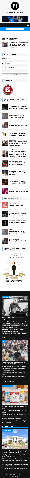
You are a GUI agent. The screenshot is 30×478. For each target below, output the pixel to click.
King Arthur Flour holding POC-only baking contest (14, 407)
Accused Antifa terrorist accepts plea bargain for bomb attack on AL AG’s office (15, 451)
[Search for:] (15, 29)
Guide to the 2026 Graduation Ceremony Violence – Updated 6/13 (13, 362)
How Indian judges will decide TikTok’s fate (14, 333)
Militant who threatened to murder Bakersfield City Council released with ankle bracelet (14, 460)
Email (6, 63)
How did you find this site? (9, 68)
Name (6, 58)
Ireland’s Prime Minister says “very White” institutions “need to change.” (14, 415)
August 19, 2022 (14, 47)
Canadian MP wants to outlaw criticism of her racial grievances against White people (15, 322)
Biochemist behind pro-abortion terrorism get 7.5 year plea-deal (15, 465)
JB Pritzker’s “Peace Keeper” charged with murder (13, 373)
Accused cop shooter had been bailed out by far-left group (14, 469)
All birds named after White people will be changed (14, 411)
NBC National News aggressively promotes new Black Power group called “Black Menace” (19, 44)
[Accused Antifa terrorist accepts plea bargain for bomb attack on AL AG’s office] (15, 439)
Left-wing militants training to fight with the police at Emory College (14, 455)
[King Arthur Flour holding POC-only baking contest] (15, 395)
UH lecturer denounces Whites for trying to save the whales (14, 421)
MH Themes (15, 476)
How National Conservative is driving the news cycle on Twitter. (13, 369)
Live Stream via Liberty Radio (15, 256)
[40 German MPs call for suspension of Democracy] (15, 306)
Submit (15, 74)
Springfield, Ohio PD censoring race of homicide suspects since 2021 (12, 330)
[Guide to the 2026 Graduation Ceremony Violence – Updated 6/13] (15, 350)
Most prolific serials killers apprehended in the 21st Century (14, 377)
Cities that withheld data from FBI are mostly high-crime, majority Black (15, 326)
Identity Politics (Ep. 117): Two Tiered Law (14, 366)
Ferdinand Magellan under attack (11, 418)
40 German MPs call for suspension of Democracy (12, 318)
